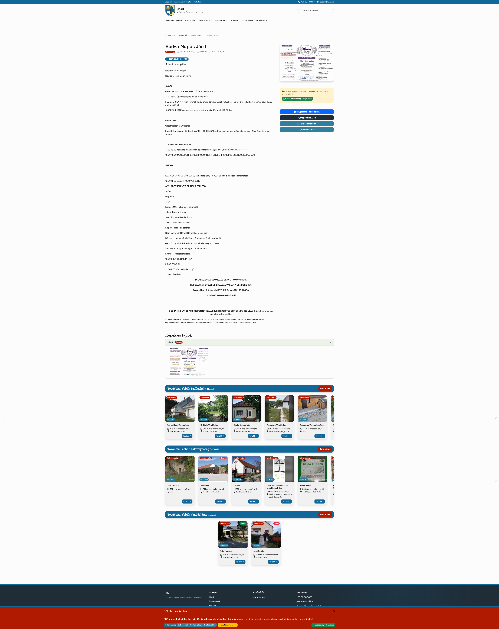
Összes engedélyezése (324, 625)
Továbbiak (325, 388)
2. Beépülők (183, 625)
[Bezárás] (334, 611)
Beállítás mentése (228, 625)
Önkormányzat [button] (204, 20)
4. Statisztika (209, 625)
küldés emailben (307, 123)
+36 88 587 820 (308, 2)
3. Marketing (196, 625)
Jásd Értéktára (262, 20)
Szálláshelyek (247, 20)
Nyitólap (170, 20)
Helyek (212, 605)
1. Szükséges (170, 625)
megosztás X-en (308, 118)
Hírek (211, 597)
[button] (189, 362)
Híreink (179, 20)
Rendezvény (196, 35)
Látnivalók (234, 20)
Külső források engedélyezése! (298, 99)
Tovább (186, 436)
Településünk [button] (220, 20)
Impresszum (259, 597)
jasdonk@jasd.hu (327, 2)
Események (190, 20)
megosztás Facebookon (308, 112)
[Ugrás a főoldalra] (170, 10)
